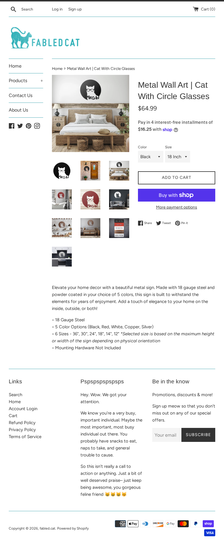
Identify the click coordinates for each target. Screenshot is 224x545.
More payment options (176, 207)
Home (15, 66)
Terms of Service (25, 436)
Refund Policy (22, 422)
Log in (57, 9)
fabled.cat (47, 528)
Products (26, 80)
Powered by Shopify (73, 528)
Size (168, 147)
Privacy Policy (22, 429)
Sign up (75, 9)
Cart (13, 415)
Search (15, 394)
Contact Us (20, 95)
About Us (18, 110)
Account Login (23, 408)
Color (142, 147)
